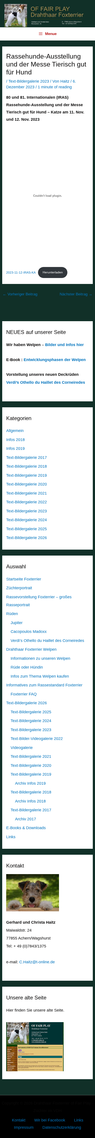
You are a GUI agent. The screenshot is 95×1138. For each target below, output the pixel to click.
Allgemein (15, 430)
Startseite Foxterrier (23, 579)
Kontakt (18, 1120)
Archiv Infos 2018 (30, 801)
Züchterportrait (19, 588)
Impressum (24, 1127)
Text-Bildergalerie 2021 (26, 493)
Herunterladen (53, 272)
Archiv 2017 (25, 819)
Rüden (12, 614)
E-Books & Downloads (26, 828)
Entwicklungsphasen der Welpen (55, 360)
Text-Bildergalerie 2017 (26, 457)
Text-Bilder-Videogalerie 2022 (37, 738)
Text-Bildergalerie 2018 (26, 466)
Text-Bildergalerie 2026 (26, 538)
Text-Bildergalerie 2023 (28, 81)
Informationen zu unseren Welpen (40, 658)
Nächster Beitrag (76, 294)
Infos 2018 (15, 439)
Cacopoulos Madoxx (29, 631)
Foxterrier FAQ (24, 694)
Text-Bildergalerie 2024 (26, 520)
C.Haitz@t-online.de (37, 962)
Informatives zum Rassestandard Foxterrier (44, 685)
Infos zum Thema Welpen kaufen (40, 676)
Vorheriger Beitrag (20, 294)
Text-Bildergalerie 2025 (26, 529)
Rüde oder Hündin (27, 667)
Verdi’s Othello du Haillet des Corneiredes (45, 382)
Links (10, 837)
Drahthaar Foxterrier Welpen (31, 649)
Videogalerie (22, 747)
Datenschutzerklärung (61, 1127)
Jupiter (17, 623)
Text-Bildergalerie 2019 (26, 475)
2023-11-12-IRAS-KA (21, 272)
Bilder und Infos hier (64, 345)
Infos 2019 (15, 448)
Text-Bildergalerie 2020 (26, 484)
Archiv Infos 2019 (30, 783)
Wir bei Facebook (49, 1120)
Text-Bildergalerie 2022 (26, 502)
